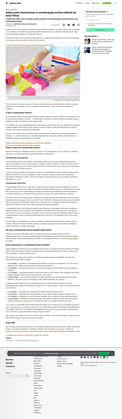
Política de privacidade (65, 363)
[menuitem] (18, 360)
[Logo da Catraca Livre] (13, 3)
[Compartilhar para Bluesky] (69, 25)
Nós (35, 398)
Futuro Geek (38, 385)
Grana (36, 393)
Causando (37, 368)
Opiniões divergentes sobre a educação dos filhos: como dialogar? (28, 143)
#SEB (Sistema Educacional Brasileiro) (27, 340)
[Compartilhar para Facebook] (73, 25)
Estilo (36, 383)
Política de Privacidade (52, 353)
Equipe (59, 366)
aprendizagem (73, 238)
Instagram (9, 331)
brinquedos (22, 200)
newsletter (52, 331)
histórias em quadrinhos (23, 301)
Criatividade (38, 373)
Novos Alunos (27, 104)
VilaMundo (37, 413)
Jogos (36, 395)
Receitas (96, 3)
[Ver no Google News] (55, 25)
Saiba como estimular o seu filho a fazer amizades (23, 145)
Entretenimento (39, 381)
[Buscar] (27, 376)
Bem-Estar (37, 361)
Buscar (8, 373)
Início (7, 9)
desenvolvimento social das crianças (22, 307)
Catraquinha (38, 366)
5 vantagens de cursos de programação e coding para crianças (27, 335)
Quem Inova (38, 405)
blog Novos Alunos (28, 318)
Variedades (37, 408)
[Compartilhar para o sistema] (78, 25)
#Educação (9, 340)
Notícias (36, 400)
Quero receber (100, 30)
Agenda (80, 3)
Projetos (36, 403)
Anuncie (107, 3)
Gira (88, 3)
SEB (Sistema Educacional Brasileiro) (25, 24)
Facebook (60, 329)
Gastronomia (38, 388)
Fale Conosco (61, 359)
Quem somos (61, 361)
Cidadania (37, 371)
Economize (37, 376)
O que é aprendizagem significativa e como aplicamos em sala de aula (29, 45)
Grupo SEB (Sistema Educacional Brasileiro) (49, 104)
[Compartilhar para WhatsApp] (64, 25)
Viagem (36, 410)
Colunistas (10, 366)
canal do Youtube (22, 331)
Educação (14, 9)
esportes (24, 277)
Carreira (36, 363)
